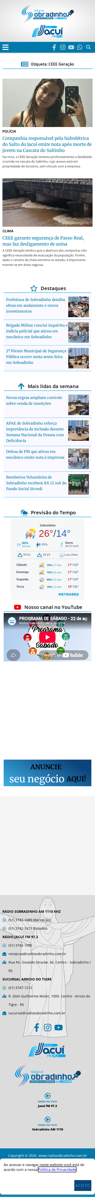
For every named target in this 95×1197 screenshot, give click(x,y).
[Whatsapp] (80, 47)
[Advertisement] (47, 711)
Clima (7, 231)
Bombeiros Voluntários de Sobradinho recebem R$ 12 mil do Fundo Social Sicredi (36, 483)
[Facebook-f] (54, 47)
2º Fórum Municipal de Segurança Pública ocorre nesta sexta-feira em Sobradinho (36, 357)
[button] (5, 47)
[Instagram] (63, 47)
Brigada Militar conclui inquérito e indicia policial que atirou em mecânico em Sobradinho (37, 331)
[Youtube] (71, 47)
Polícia (9, 131)
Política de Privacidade (57, 1169)
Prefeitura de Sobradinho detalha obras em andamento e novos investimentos (35, 305)
